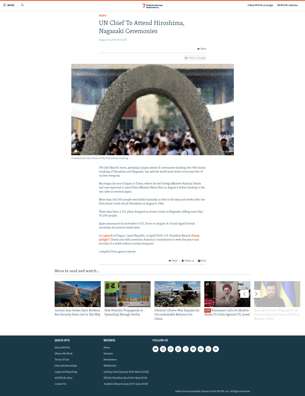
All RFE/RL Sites (63, 378)
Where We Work (64, 353)
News (102, 15)
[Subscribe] (216, 349)
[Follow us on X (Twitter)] (186, 349)
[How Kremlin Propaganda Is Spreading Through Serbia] (128, 294)
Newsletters (110, 360)
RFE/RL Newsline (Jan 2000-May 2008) (125, 378)
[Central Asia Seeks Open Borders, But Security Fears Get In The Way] (78, 294)
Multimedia (110, 366)
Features (108, 353)
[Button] (201, 49)
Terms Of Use (62, 360)
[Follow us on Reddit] (163, 349)
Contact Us (60, 384)
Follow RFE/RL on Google (260, 5)
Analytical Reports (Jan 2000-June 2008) (126, 384)
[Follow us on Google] (178, 349)
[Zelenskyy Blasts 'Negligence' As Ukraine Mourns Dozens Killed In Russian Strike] (277, 294)
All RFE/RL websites (287, 5)
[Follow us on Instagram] (171, 349)
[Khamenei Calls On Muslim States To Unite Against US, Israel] (227, 294)
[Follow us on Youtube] (155, 349)
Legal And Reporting (66, 372)
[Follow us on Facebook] (193, 349)
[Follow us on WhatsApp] (208, 349)
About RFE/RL (62, 347)
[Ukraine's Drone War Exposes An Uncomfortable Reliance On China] (177, 294)
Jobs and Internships (66, 366)
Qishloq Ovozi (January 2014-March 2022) (126, 372)
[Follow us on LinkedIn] (201, 349)
